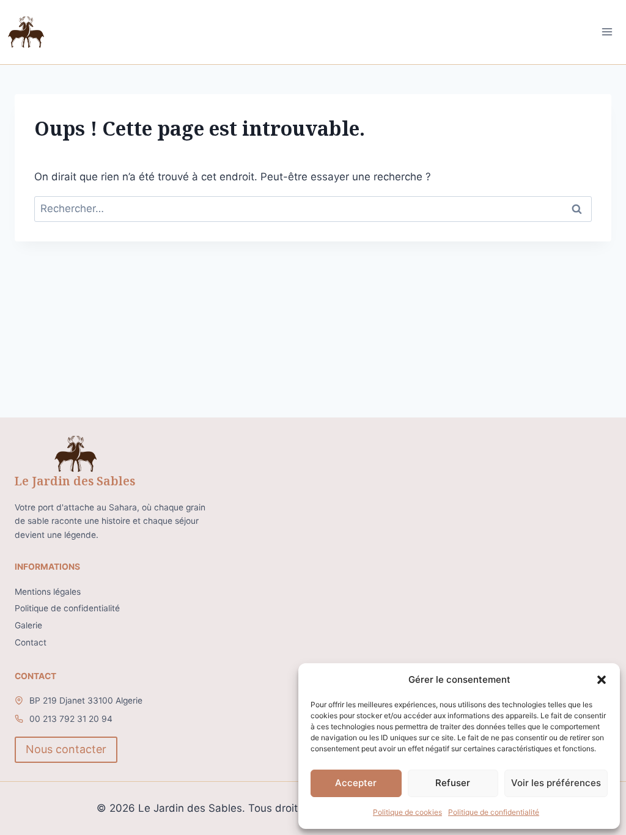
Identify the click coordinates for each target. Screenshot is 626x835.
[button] (601, 680)
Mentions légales (48, 592)
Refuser (452, 783)
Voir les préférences (556, 783)
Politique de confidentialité (493, 812)
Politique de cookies (407, 812)
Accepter (356, 783)
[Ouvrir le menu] (607, 32)
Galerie (28, 625)
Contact (30, 642)
